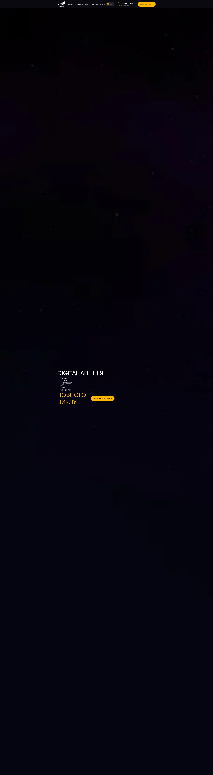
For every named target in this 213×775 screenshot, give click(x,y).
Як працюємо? (79, 4)
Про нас (70, 4)
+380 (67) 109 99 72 (128, 3)
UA (111, 4)
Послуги (86, 4)
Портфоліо (95, 4)
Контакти (102, 4)
